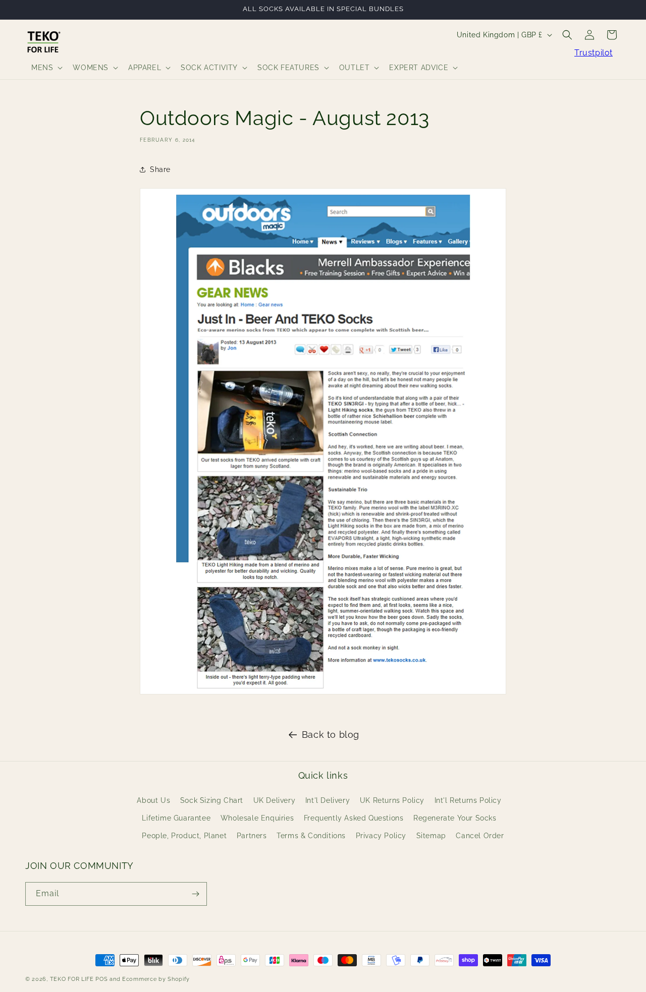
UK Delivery (274, 800)
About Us (153, 800)
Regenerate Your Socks (455, 818)
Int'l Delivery (327, 800)
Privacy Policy (381, 836)
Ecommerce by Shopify (156, 979)
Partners (252, 836)
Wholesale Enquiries (257, 818)
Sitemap (431, 836)
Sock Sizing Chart (211, 800)
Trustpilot (593, 52)
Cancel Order (480, 836)
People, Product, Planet (184, 836)
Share (160, 169)
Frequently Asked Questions (354, 818)
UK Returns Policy (392, 800)
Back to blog (330, 734)
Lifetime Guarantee (176, 818)
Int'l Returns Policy (468, 800)
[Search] (567, 35)
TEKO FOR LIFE (72, 979)
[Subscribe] (195, 894)
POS (101, 979)
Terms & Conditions (311, 836)
